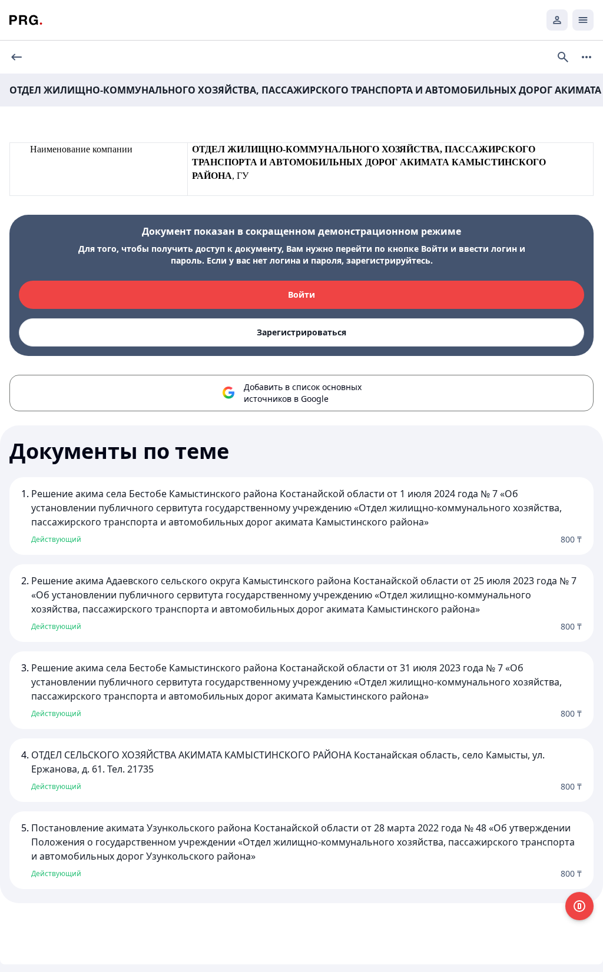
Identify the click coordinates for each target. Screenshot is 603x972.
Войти (301, 294)
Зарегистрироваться (301, 332)
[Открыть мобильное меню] (583, 20)
